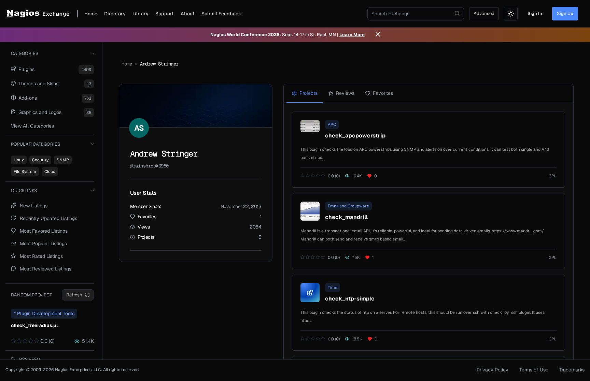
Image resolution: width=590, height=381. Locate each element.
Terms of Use (533, 370)
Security (40, 160)
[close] (378, 34)
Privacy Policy (492, 370)
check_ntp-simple (350, 298)
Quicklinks (24, 190)
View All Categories (32, 126)
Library (140, 14)
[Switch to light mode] (511, 13)
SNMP (63, 160)
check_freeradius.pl (34, 325)
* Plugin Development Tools (44, 313)
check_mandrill (346, 217)
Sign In (535, 13)
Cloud (49, 171)
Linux (19, 160)
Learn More (352, 35)
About (188, 14)
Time (332, 287)
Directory (115, 14)
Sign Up (565, 13)
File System (25, 171)
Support (164, 14)
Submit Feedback (221, 14)
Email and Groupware (348, 206)
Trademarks (572, 370)
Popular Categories (35, 144)
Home (90, 14)
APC (332, 124)
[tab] (304, 93)
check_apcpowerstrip (355, 135)
